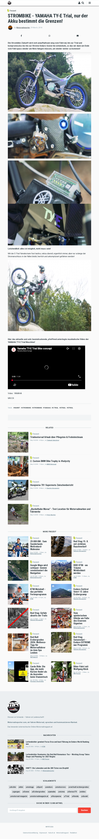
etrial (70, 408)
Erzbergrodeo (39, 792)
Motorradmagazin (62, 833)
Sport (40, 787)
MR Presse (77, 673)
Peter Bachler (51, 515)
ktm (21, 787)
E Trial (55, 408)
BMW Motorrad (51, 464)
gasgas (17, 792)
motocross (61, 787)
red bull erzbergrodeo (79, 787)
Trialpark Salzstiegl (53, 440)
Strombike (26, 408)
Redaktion (73, 833)
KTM (75, 577)
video (83, 792)
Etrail (63, 408)
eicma (62, 792)
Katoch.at (51, 833)
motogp (30, 787)
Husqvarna (56, 796)
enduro (49, 787)
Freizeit (13, 11)
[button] (21, 36)
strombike (37, 408)
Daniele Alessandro (53, 488)
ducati (85, 796)
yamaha (47, 408)
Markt (17, 408)
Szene (26, 792)
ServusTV (73, 792)
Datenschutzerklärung (30, 833)
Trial (67, 796)
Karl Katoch (34, 657)
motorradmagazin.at (39, 796)
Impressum (43, 833)
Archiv (13, 787)
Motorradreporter (23, 28)
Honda (75, 796)
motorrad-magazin (19, 796)
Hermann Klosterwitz (37, 681)
